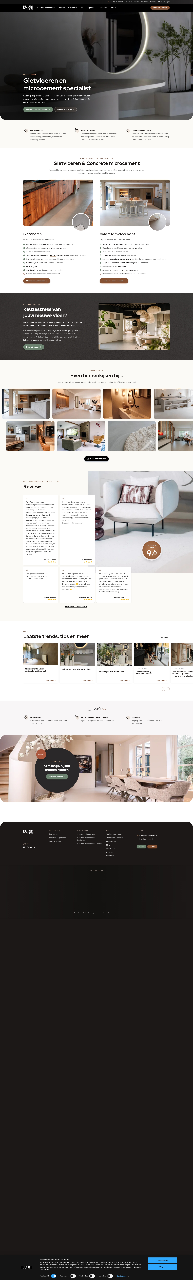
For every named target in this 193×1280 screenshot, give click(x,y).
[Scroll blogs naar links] (163, 689)
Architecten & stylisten (132, 2)
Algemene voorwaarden (98, 913)
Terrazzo (61, 8)
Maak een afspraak (160, 8)
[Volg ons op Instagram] (28, 847)
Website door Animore (113, 913)
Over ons (153, 2)
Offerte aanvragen (164, 2)
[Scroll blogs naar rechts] (168, 689)
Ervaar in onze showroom (37, 109)
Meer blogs (164, 637)
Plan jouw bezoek (146, 839)
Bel (142, 846)
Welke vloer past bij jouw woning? (76, 669)
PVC (82, 8)
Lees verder (50, 681)
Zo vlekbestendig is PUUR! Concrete (144, 672)
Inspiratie (90, 8)
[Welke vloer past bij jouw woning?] (77, 654)
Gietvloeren (72, 8)
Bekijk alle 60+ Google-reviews (76, 606)
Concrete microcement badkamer (86, 839)
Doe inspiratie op (64, 109)
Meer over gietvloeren (35, 281)
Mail (153, 846)
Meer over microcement (113, 281)
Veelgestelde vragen (114, 834)
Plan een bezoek (56, 777)
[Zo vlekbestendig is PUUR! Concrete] (151, 654)
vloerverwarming (134, 248)
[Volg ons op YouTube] (31, 847)
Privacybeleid (78, 913)
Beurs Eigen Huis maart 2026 (111, 671)
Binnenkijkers (111, 841)
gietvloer (71, 576)
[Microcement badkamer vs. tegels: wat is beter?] (40, 654)
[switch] (73, 1276)
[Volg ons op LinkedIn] (24, 847)
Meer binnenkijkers (98, 459)
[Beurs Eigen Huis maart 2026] (114, 654)
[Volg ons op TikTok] (35, 847)
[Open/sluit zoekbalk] (147, 7)
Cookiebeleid (86, 913)
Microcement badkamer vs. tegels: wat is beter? (35, 670)
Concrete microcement (46, 8)
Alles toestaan (163, 1260)
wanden (125, 270)
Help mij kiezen (32, 347)
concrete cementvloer (36, 515)
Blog (108, 845)
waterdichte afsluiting (124, 263)
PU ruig (53, 255)
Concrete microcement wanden (89, 844)
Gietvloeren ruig (55, 841)
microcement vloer (126, 259)
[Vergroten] (81, 223)
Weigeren (162, 1267)
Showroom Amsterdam (110, 894)
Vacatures (144, 2)
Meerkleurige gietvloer (57, 838)
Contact (113, 8)
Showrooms (102, 8)
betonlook (40, 259)
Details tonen (121, 1276)
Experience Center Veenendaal (75, 893)
